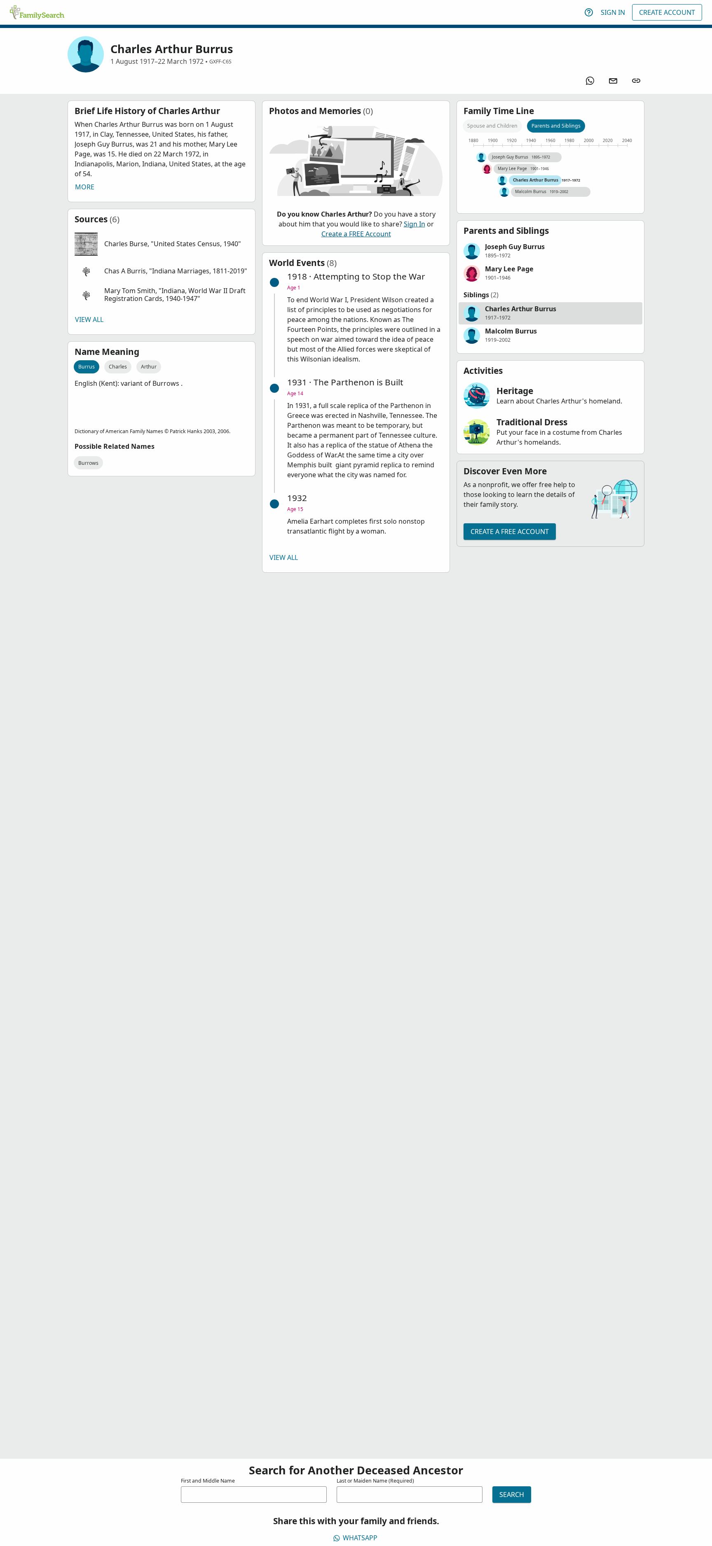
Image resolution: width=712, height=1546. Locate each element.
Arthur (149, 366)
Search (511, 1494)
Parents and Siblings (556, 125)
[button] (161, 244)
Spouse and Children (492, 125)
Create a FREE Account (356, 233)
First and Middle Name (208, 1480)
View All (89, 319)
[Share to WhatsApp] (590, 80)
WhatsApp (360, 1537)
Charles (118, 366)
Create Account (667, 12)
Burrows (88, 462)
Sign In (613, 12)
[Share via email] (613, 80)
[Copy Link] (636, 80)
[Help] (589, 12)
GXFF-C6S (220, 61)
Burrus (86, 366)
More (84, 186)
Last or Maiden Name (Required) (375, 1480)
